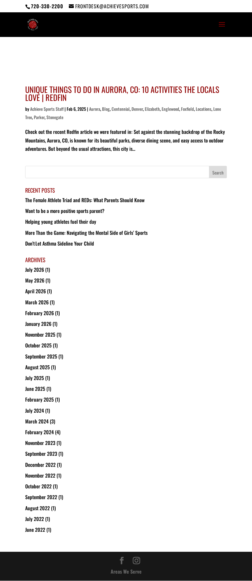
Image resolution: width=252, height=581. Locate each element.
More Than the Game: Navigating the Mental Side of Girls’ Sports (86, 232)
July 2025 (34, 378)
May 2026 (34, 280)
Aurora (94, 109)
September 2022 (41, 497)
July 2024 (34, 410)
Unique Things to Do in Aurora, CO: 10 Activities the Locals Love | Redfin (122, 93)
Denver (137, 109)
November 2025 (40, 334)
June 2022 (35, 529)
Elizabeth (152, 109)
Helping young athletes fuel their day (61, 221)
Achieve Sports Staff (47, 109)
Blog (106, 109)
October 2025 (38, 345)
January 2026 (38, 323)
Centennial (121, 109)
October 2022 (38, 486)
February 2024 (39, 432)
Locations (203, 109)
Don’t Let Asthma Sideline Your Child (60, 243)
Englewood (170, 109)
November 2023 (40, 443)
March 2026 (37, 302)
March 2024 (37, 421)
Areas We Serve (126, 571)
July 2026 (34, 269)
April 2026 (35, 291)
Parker (39, 117)
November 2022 (40, 475)
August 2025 (37, 367)
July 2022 (34, 519)
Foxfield (187, 109)
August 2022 (37, 508)
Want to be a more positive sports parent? (64, 210)
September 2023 (41, 453)
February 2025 (39, 399)
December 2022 (40, 464)
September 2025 (41, 356)
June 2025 (35, 388)
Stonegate (54, 117)
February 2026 (39, 313)
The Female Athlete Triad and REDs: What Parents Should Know (84, 200)
